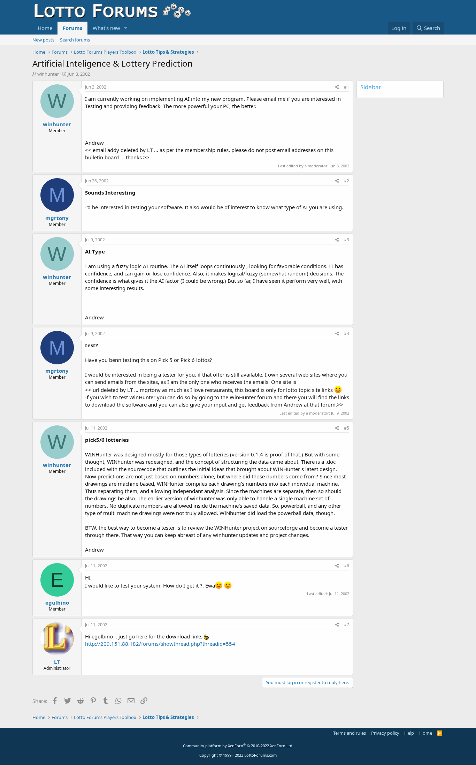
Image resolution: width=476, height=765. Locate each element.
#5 (346, 428)
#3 (346, 240)
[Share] (337, 87)
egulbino (57, 602)
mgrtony (57, 217)
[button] (126, 28)
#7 (346, 625)
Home (45, 27)
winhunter (48, 74)
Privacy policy (385, 733)
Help (409, 733)
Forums (72, 27)
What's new (106, 27)
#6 (346, 566)
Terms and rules (349, 733)
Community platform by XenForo (238, 745)
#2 (346, 181)
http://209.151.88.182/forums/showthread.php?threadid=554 (160, 643)
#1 (346, 87)
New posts (43, 40)
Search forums (75, 40)
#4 (346, 333)
